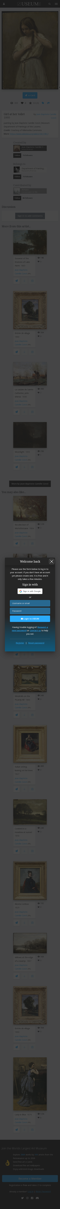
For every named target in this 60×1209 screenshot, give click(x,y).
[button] (30, 591)
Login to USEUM (31, 618)
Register (20, 642)
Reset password (36, 642)
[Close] (52, 561)
